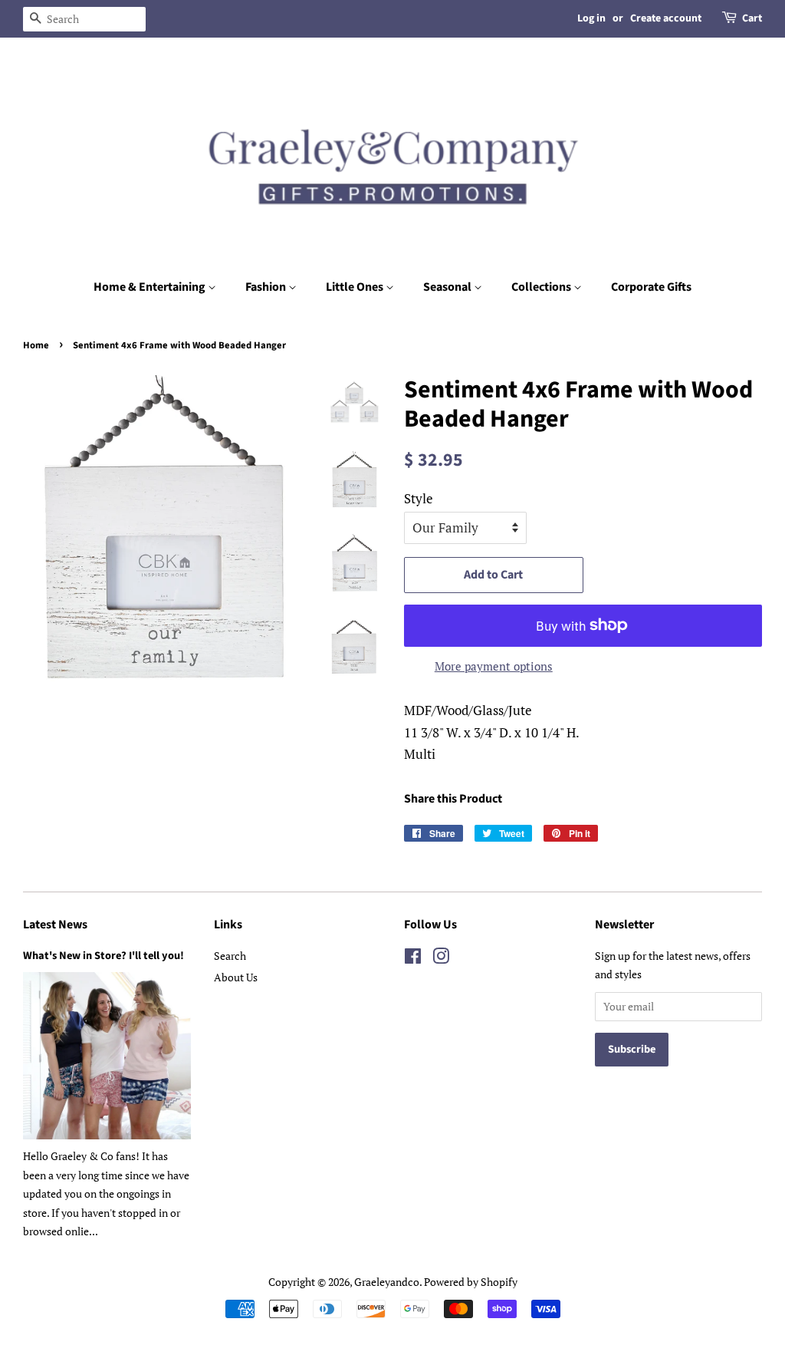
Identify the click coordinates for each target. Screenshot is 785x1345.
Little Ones (356, 287)
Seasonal (448, 287)
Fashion (266, 287)
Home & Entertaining (151, 287)
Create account (665, 18)
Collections (542, 287)
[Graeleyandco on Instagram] (440, 958)
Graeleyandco (386, 1281)
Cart (752, 18)
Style (418, 498)
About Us (236, 977)
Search (230, 955)
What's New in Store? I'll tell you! (103, 956)
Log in (591, 18)
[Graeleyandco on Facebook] (413, 958)
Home (36, 345)
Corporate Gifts (651, 287)
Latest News (55, 924)
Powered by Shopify (470, 1281)
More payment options (494, 666)
